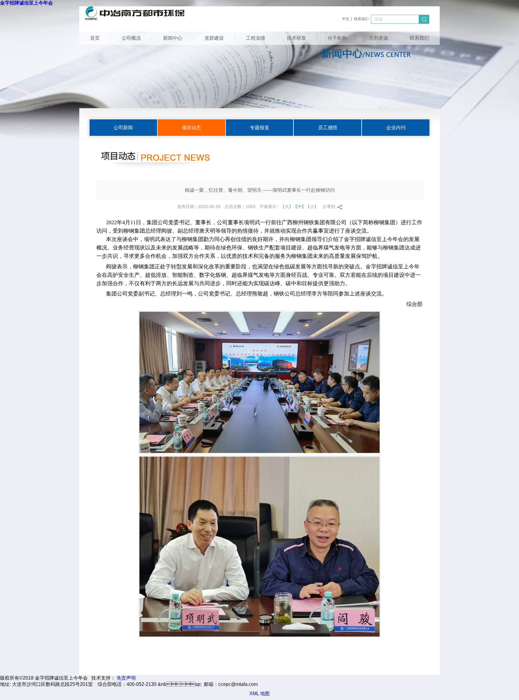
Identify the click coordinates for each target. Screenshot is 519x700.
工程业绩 (255, 38)
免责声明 (126, 677)
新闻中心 (172, 38)
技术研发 (296, 38)
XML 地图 (259, 693)
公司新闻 (123, 127)
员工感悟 (327, 127)
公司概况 (131, 38)
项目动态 (191, 127)
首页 (95, 38)
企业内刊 (395, 127)
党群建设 (214, 38)
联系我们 (361, 19)
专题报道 (259, 127)
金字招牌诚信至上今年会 (26, 2)
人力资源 (378, 38)
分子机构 (337, 38)
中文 (345, 19)
